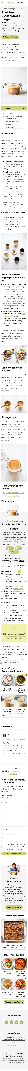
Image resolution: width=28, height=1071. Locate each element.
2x (22, 571)
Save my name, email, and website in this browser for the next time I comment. (15, 846)
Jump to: (7, 108)
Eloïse (21, 561)
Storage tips (9, 127)
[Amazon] (22, 1022)
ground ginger (18, 589)
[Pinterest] (11, 1022)
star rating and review (17, 636)
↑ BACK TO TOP (14, 1046)
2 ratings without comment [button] (16, 771)
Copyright (14, 1042)
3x (25, 571)
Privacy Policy (10, 1037)
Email (4, 837)
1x (19, 571)
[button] (6, 521)
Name (4, 830)
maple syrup (18, 586)
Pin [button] (19, 548)
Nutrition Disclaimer (18, 1040)
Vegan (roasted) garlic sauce (13, 493)
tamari (16, 577)
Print (11, 548)
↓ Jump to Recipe (10, 37)
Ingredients (9, 113)
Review (15, 552)
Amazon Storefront (13, 1002)
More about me (13, 907)
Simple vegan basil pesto (12, 496)
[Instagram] (6, 1022)
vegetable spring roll (10, 289)
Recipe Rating (6, 795)
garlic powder (18, 591)
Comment (5, 802)
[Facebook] (16, 1022)
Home (3, 9)
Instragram (6, 660)
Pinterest (14, 660)
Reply (22, 760)
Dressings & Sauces (15, 9)
